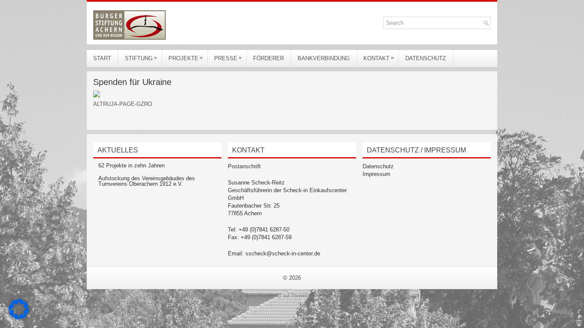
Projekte (185, 58)
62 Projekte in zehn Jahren (131, 165)
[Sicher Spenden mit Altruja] (96, 95)
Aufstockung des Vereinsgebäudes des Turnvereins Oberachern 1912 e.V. (146, 181)
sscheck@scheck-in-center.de (282, 253)
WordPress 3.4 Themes (283, 295)
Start (102, 58)
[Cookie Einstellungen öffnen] (19, 317)
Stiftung (141, 58)
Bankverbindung (324, 58)
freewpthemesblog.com (334, 295)
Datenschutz (425, 58)
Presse (228, 58)
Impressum (376, 174)
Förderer (268, 58)
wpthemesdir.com (387, 295)
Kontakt (378, 58)
